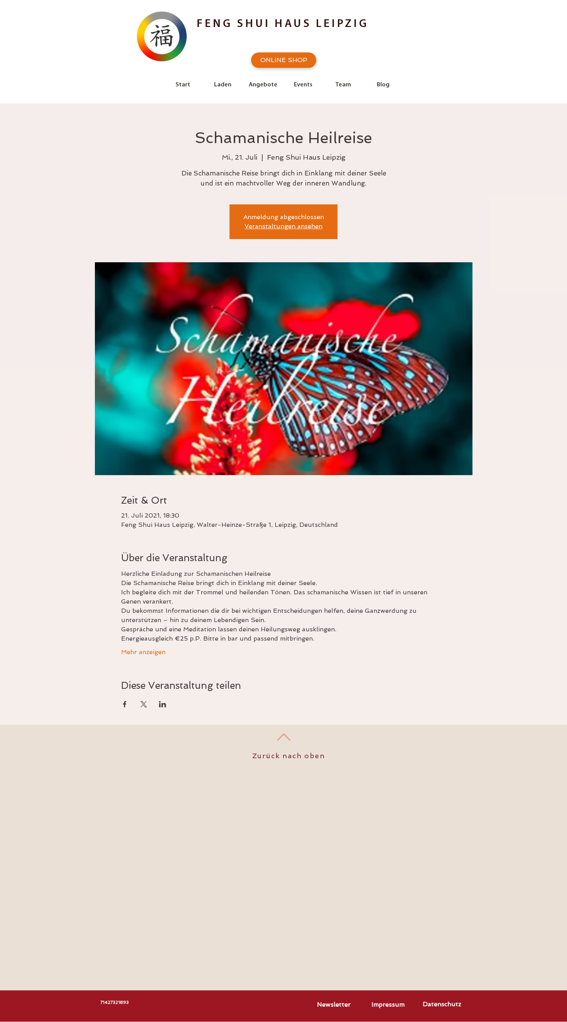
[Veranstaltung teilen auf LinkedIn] (162, 704)
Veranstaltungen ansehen (283, 226)
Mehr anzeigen (143, 652)
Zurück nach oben (288, 756)
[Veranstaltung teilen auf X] (143, 704)
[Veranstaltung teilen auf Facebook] (124, 704)
